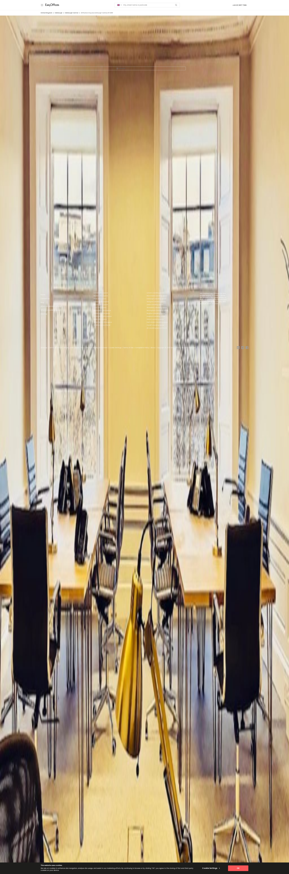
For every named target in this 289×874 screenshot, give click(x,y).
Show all (122, 68)
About (153, 347)
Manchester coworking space (157, 296)
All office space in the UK (102, 325)
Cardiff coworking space (155, 325)
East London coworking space (157, 322)
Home (43, 295)
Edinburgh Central (71, 13)
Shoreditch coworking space (157, 307)
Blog (42, 302)
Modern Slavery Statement (96, 347)
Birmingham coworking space (157, 310)
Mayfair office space (101, 296)
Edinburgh (58, 13)
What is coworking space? (51, 310)
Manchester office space (102, 310)
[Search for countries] (119, 5)
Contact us (45, 299)
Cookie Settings (115, 347)
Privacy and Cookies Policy (74, 347)
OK (238, 868)
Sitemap (44, 314)
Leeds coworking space (155, 305)
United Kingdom (46, 13)
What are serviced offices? (51, 306)
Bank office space (100, 299)
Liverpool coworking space (156, 316)
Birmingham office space (102, 316)
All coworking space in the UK (157, 328)
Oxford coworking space (155, 319)
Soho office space (100, 307)
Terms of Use (128, 347)
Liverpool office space (101, 302)
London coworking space (155, 293)
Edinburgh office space (102, 313)
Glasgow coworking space (156, 302)
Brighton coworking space (156, 313)
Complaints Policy (142, 347)
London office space (101, 293)
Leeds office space (100, 319)
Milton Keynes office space (103, 322)
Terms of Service (55, 347)
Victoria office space (101, 305)
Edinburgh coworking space (156, 299)
